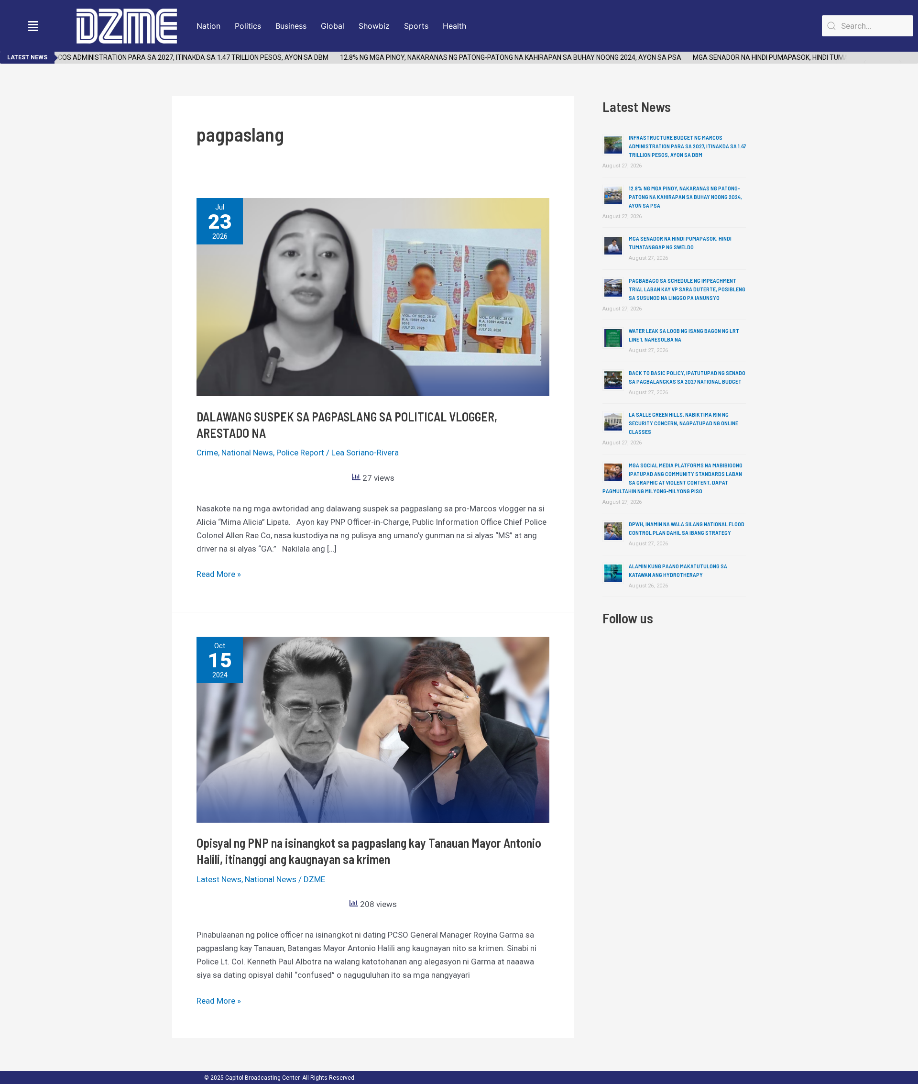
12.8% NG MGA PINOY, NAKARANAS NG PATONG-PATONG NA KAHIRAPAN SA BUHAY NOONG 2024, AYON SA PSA (496, 57)
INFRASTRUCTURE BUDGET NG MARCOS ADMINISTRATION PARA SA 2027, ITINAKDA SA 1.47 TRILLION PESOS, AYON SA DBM (687, 146)
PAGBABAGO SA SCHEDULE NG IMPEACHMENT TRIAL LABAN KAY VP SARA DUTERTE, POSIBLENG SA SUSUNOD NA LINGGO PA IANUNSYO (687, 289)
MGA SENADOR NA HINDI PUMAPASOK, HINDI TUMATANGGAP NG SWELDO (790, 57)
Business (290, 26)
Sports (416, 26)
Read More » (219, 573)
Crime (207, 452)
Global (332, 26)
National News (247, 452)
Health (454, 26)
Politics (248, 26)
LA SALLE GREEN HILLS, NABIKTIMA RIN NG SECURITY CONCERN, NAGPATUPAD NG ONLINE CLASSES (683, 423)
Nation (208, 26)
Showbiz (374, 26)
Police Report (300, 452)
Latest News (219, 879)
